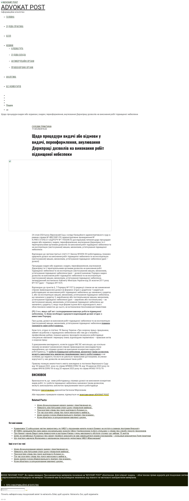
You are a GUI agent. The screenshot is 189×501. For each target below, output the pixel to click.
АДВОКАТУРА (17, 48)
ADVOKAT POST (23, 7)
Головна (10, 16)
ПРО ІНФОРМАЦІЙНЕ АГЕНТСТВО (22, 485)
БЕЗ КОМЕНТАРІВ (13, 86)
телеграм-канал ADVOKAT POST (94, 394)
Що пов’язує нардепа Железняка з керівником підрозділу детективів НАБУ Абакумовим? (57, 438)
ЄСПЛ (8, 35)
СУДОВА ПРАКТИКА (14, 26)
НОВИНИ (9, 45)
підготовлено (48, 390)
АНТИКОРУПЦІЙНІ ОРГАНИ (22, 61)
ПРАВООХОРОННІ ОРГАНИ (22, 67)
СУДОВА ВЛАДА (18, 54)
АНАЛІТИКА (11, 76)
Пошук (9, 105)
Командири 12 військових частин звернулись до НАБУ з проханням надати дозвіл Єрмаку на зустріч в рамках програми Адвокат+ (77, 428)
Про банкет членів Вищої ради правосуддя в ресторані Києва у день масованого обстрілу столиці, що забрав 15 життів (71, 433)
